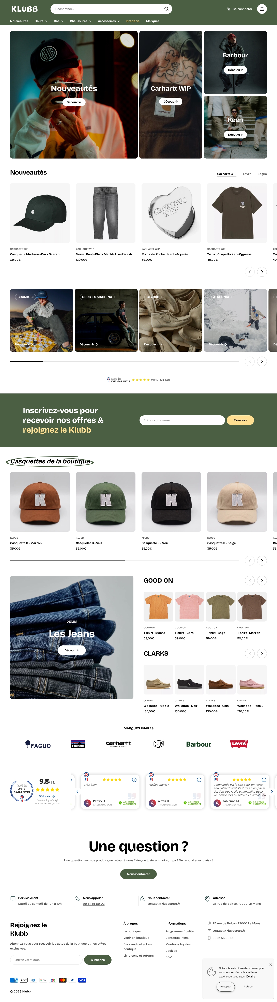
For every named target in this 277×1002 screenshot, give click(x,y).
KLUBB (14, 537)
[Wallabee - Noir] (189, 679)
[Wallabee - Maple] (158, 679)
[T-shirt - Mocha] (158, 607)
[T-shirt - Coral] (189, 607)
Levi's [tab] (247, 174)
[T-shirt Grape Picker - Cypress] (237, 213)
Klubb (26, 991)
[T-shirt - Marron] (252, 607)
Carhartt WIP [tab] (226, 174)
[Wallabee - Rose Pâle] (252, 679)
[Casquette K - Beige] (237, 502)
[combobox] (111, 9)
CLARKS (148, 700)
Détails (250, 976)
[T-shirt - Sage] (221, 607)
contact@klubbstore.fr (229, 930)
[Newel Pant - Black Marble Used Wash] (105, 213)
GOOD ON (149, 627)
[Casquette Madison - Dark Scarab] (40, 213)
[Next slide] (262, 272)
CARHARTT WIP (19, 249)
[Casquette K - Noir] (171, 502)
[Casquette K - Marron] (40, 502)
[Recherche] (166, 8)
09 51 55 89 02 (94, 904)
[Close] (271, 965)
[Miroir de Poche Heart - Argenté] (171, 213)
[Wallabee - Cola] (221, 679)
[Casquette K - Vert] (105, 502)
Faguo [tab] (262, 174)
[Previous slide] (250, 272)
